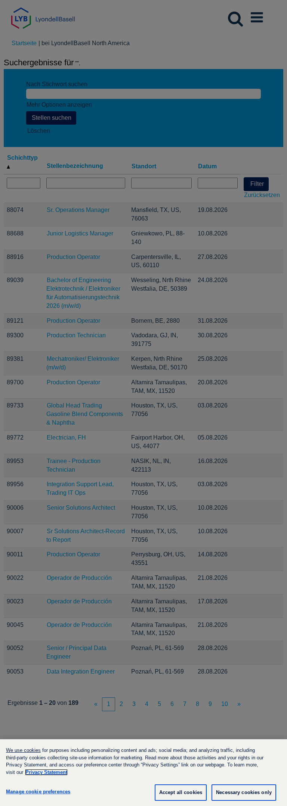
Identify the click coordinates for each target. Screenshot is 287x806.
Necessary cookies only (244, 792)
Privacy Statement (46, 772)
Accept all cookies (180, 792)
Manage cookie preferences (38, 791)
